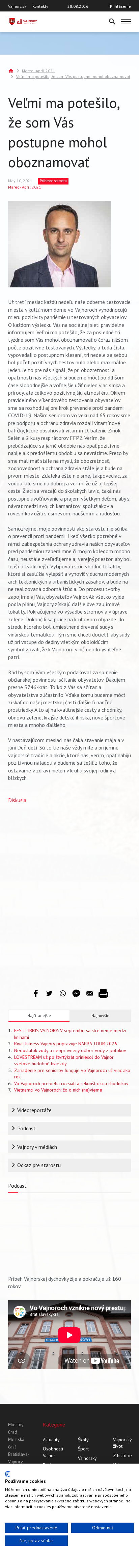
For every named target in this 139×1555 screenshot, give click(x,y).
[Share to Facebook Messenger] (76, 993)
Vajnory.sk (17, 6)
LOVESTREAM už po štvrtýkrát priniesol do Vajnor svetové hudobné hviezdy (64, 1060)
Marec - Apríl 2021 (38, 70)
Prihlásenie (120, 6)
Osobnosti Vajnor (53, 1452)
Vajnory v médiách (37, 1146)
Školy (83, 1440)
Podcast (26, 1128)
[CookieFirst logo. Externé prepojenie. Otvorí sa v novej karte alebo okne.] (7, 1474)
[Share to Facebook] (35, 993)
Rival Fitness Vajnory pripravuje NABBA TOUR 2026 (65, 1044)
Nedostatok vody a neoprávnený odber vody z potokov (70, 1050)
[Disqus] (69, 891)
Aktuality (51, 1440)
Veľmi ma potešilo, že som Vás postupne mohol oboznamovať (73, 76)
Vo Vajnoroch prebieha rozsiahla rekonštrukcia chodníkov (71, 1083)
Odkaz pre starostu (39, 1165)
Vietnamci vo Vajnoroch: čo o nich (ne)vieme (58, 1090)
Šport (83, 1449)
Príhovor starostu (53, 180)
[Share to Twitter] (49, 993)
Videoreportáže (34, 1110)
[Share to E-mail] (89, 993)
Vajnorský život (122, 1443)
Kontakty (40, 6)
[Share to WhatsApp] (62, 993)
